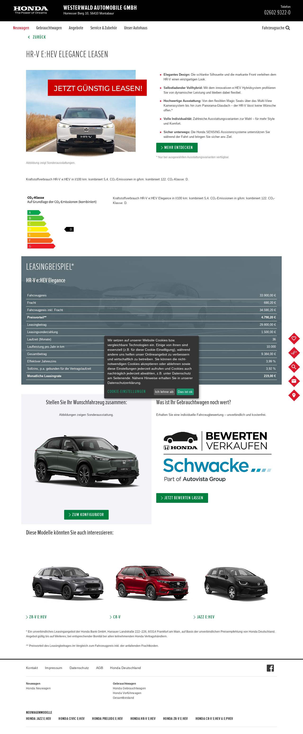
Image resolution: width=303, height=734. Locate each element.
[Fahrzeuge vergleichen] (298, 353)
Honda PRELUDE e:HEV (107, 719)
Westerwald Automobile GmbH (100, 8)
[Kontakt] (298, 381)
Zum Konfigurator (88, 514)
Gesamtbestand (123, 697)
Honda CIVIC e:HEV (71, 719)
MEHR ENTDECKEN (178, 147)
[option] (68, 586)
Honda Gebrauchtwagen (129, 688)
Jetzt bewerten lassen (183, 498)
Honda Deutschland (125, 668)
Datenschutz (79, 668)
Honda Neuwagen (38, 688)
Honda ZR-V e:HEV (175, 719)
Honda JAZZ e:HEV (38, 719)
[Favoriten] (298, 339)
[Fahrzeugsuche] (298, 367)
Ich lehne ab (164, 392)
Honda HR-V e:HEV (143, 719)
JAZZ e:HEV (205, 617)
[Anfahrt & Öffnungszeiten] (298, 395)
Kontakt (32, 668)
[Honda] (31, 10)
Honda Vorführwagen (127, 693)
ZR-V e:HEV (38, 617)
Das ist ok (185, 392)
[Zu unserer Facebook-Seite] (270, 665)
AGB (99, 668)
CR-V (116, 617)
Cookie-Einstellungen (126, 391)
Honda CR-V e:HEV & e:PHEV (214, 719)
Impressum (53, 668)
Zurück (39, 37)
